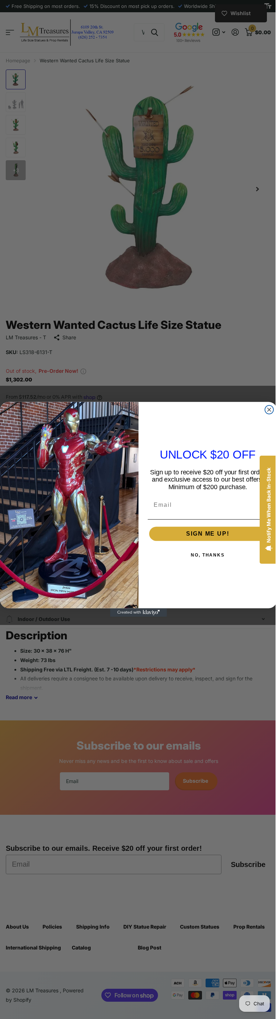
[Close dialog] (266, 410)
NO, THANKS (205, 555)
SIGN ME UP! (205, 534)
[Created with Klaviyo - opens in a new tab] (135, 612)
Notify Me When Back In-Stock (263, 505)
